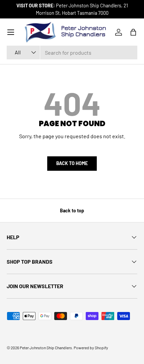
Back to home (72, 163)
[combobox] (72, 52)
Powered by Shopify (91, 347)
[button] (133, 32)
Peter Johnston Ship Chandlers (46, 347)
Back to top (72, 210)
